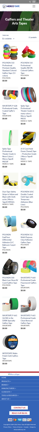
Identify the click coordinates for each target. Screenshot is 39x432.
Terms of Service (17, 427)
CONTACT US (19, 408)
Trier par (5, 35)
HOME (4, 378)
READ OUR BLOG (19, 413)
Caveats (26, 427)
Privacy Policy (7, 427)
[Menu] (34, 6)
